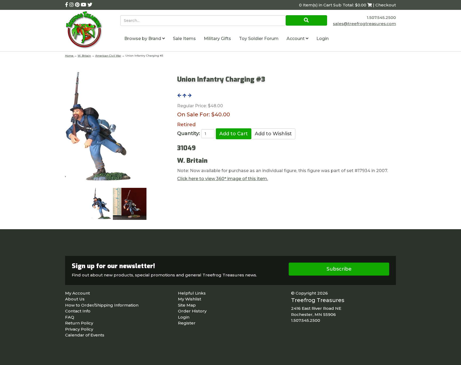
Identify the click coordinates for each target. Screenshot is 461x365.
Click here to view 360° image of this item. (222, 178)
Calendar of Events (84, 335)
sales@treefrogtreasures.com (364, 23)
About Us (75, 298)
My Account (77, 293)
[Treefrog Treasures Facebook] (67, 5)
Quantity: (188, 133)
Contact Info (77, 311)
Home (69, 55)
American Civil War (108, 55)
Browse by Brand (143, 38)
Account (296, 38)
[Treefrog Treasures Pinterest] (78, 5)
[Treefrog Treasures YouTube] (84, 5)
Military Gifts (217, 38)
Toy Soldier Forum (259, 38)
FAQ (69, 317)
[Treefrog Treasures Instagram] (72, 5)
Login (322, 38)
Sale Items (184, 38)
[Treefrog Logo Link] (92, 30)
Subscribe (339, 269)
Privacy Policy (79, 329)
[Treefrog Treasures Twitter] (90, 5)
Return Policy (79, 323)
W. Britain (84, 55)
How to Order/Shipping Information (101, 305)
